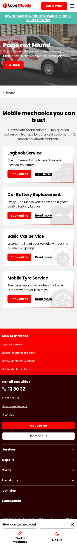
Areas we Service (14, 406)
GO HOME (13, 65)
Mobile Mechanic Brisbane (18, 353)
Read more (43, 174)
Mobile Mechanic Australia (18, 361)
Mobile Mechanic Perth (16, 369)
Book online (19, 174)
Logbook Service (12, 344)
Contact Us (10, 398)
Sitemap (8, 414)
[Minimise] (72, 524)
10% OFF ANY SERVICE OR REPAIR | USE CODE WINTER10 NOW (38, 18)
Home (10, 92)
